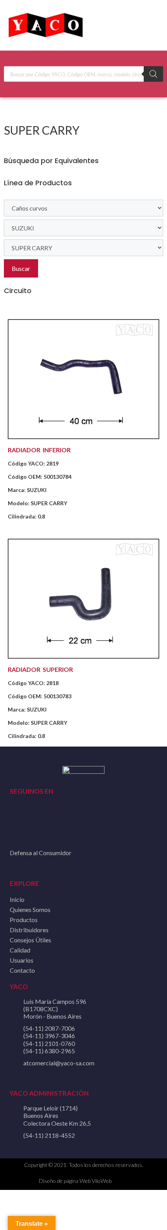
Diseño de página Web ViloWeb (75, 1180)
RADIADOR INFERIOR (39, 449)
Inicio (17, 899)
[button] (151, 25)
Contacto (22, 970)
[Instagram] (53, 820)
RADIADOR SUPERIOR (40, 669)
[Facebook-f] (15, 820)
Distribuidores (29, 929)
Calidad (20, 950)
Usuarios (21, 960)
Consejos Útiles (30, 940)
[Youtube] (34, 820)
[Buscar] (153, 74)
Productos (24, 919)
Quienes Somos (30, 909)
